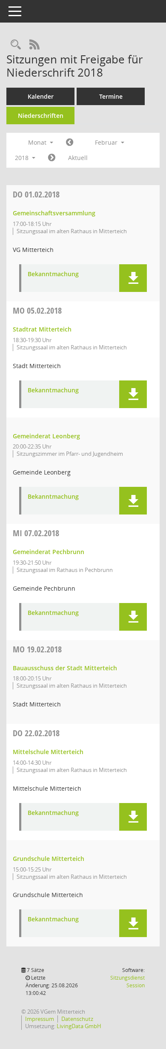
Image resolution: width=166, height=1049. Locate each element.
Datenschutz (77, 1019)
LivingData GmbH (79, 1026)
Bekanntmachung (53, 274)
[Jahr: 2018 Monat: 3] (52, 158)
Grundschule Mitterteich (48, 859)
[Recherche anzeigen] (15, 45)
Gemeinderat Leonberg (46, 436)
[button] (133, 278)
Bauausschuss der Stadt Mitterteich (65, 668)
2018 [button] (22, 158)
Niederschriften (40, 115)
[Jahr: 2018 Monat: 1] (70, 142)
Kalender (41, 96)
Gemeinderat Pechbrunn (48, 552)
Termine (111, 96)
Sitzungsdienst (127, 981)
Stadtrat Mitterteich (42, 329)
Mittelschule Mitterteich (48, 752)
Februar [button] (107, 142)
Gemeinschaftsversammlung (54, 213)
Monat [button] (38, 142)
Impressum (39, 1019)
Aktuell (78, 158)
